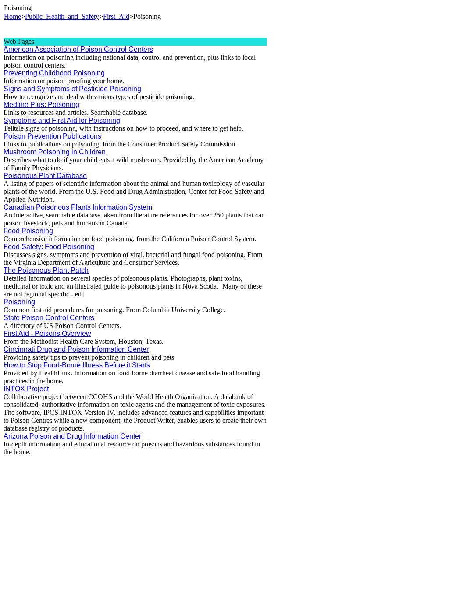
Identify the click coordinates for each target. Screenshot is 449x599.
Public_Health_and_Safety (62, 16)
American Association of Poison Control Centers (78, 49)
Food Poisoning (28, 231)
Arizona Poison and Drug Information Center (72, 436)
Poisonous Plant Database (45, 175)
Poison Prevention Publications (52, 136)
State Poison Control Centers (49, 317)
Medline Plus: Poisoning (41, 104)
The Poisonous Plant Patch (46, 270)
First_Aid (116, 16)
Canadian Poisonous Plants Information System (78, 207)
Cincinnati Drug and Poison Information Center (76, 349)
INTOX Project (26, 388)
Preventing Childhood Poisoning (54, 73)
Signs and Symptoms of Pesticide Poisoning (72, 89)
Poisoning (19, 302)
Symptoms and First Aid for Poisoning (62, 120)
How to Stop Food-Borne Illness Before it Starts (77, 365)
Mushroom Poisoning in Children (55, 152)
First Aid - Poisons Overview (47, 333)
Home (12, 16)
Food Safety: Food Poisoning (49, 246)
